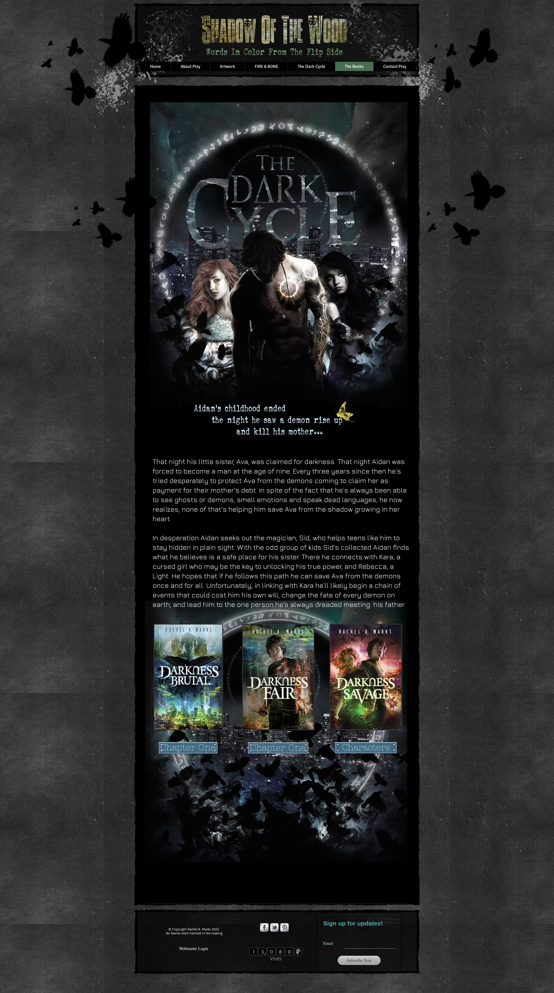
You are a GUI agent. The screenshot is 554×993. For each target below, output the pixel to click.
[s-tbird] (274, 927)
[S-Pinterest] (284, 927)
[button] (227, 66)
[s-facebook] (264, 927)
